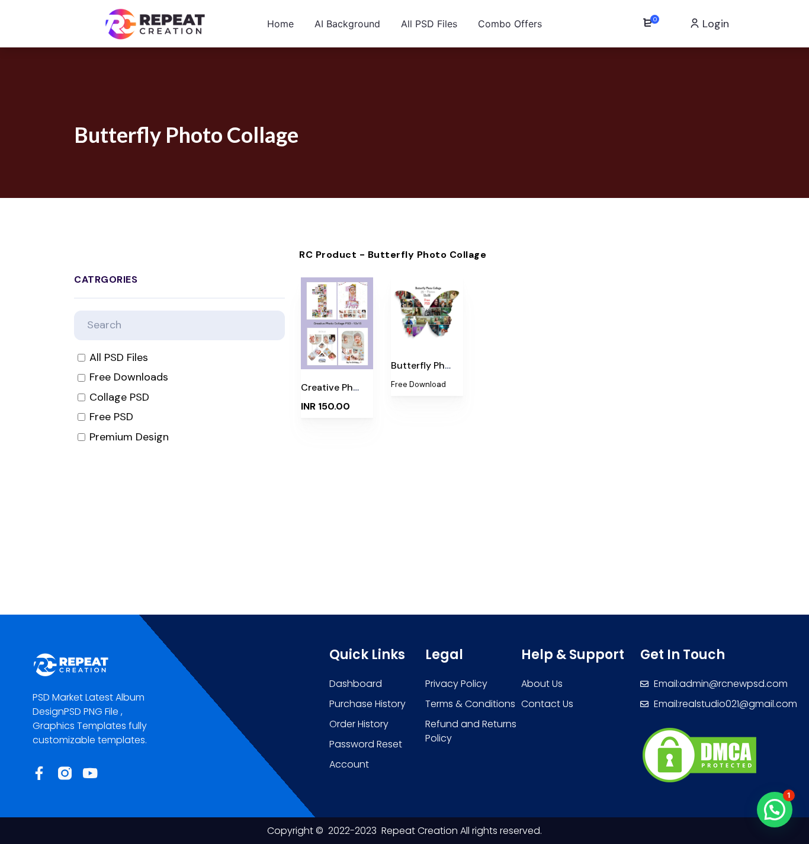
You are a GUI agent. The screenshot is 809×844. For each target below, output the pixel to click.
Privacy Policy (456, 683)
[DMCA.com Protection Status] (699, 754)
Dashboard (355, 683)
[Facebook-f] (39, 773)
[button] (774, 809)
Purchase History (367, 704)
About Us (542, 683)
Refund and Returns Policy (470, 731)
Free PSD (111, 417)
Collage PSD (119, 397)
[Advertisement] (404, 567)
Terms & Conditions (470, 704)
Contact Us (547, 704)
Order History (359, 724)
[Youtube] (90, 773)
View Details (337, 352)
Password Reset (365, 744)
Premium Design (129, 437)
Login (714, 24)
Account (349, 764)
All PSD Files (118, 358)
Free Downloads (128, 377)
